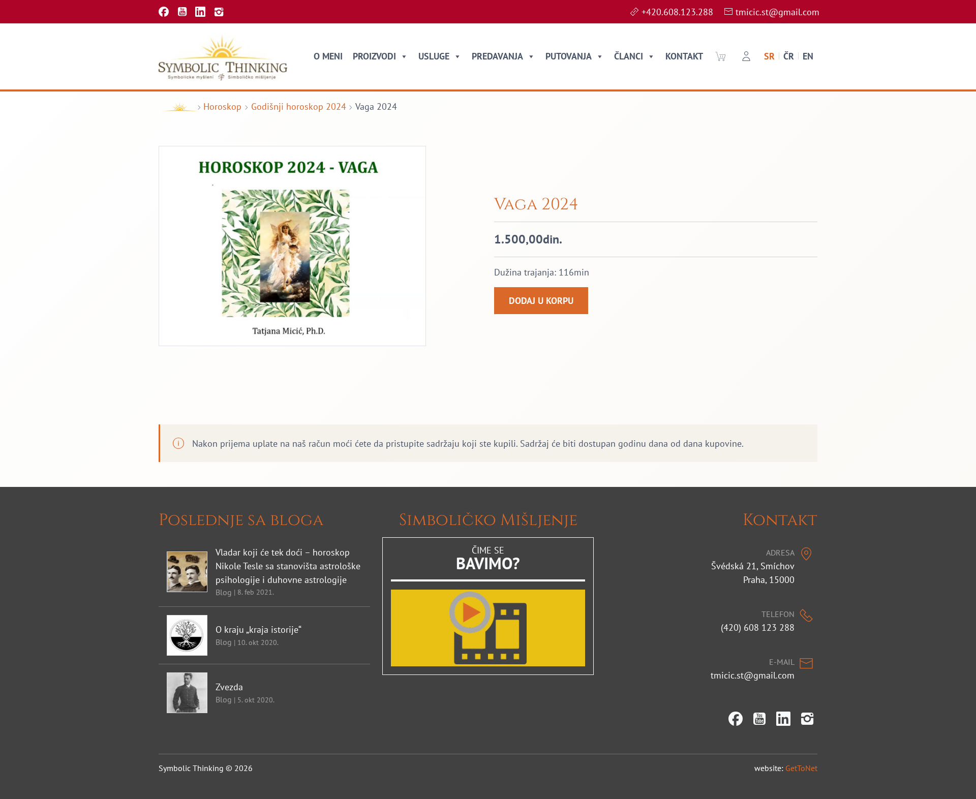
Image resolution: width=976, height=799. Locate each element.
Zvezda (229, 687)
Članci (628, 56)
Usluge (433, 56)
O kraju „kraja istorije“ (258, 629)
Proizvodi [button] (374, 56)
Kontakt (684, 56)
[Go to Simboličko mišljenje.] (176, 106)
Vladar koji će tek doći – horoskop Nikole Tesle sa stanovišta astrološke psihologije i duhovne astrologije (288, 566)
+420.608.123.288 (677, 12)
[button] (720, 56)
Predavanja (497, 56)
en (808, 56)
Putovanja (568, 56)
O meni (328, 56)
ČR (788, 56)
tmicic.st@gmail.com (777, 12)
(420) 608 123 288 (758, 627)
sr (769, 56)
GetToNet (801, 768)
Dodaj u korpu (541, 301)
